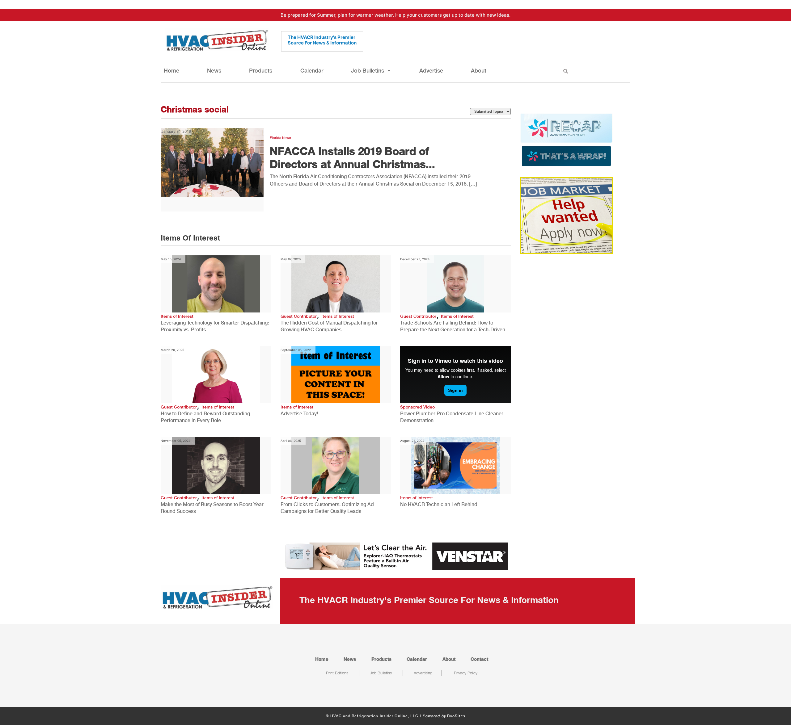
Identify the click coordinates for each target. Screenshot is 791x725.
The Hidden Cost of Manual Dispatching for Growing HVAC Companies (329, 326)
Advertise (431, 70)
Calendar (311, 70)
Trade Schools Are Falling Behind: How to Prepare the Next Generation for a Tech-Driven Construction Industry (452, 326)
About (478, 70)
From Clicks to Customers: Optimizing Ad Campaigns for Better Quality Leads (327, 507)
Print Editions (337, 672)
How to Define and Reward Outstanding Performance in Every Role (205, 417)
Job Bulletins (367, 70)
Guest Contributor (299, 316)
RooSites (456, 716)
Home (171, 70)
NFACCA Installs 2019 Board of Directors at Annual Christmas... (352, 157)
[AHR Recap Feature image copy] (566, 139)
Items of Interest (177, 316)
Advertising (423, 672)
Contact (479, 659)
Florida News (280, 138)
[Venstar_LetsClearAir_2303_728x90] (395, 556)
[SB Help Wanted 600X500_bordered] (566, 215)
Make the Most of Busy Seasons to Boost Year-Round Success (213, 507)
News (214, 70)
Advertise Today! (299, 414)
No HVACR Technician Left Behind (438, 504)
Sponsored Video (417, 406)
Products (260, 70)
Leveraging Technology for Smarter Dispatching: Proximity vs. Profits (215, 326)
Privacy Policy (465, 672)
